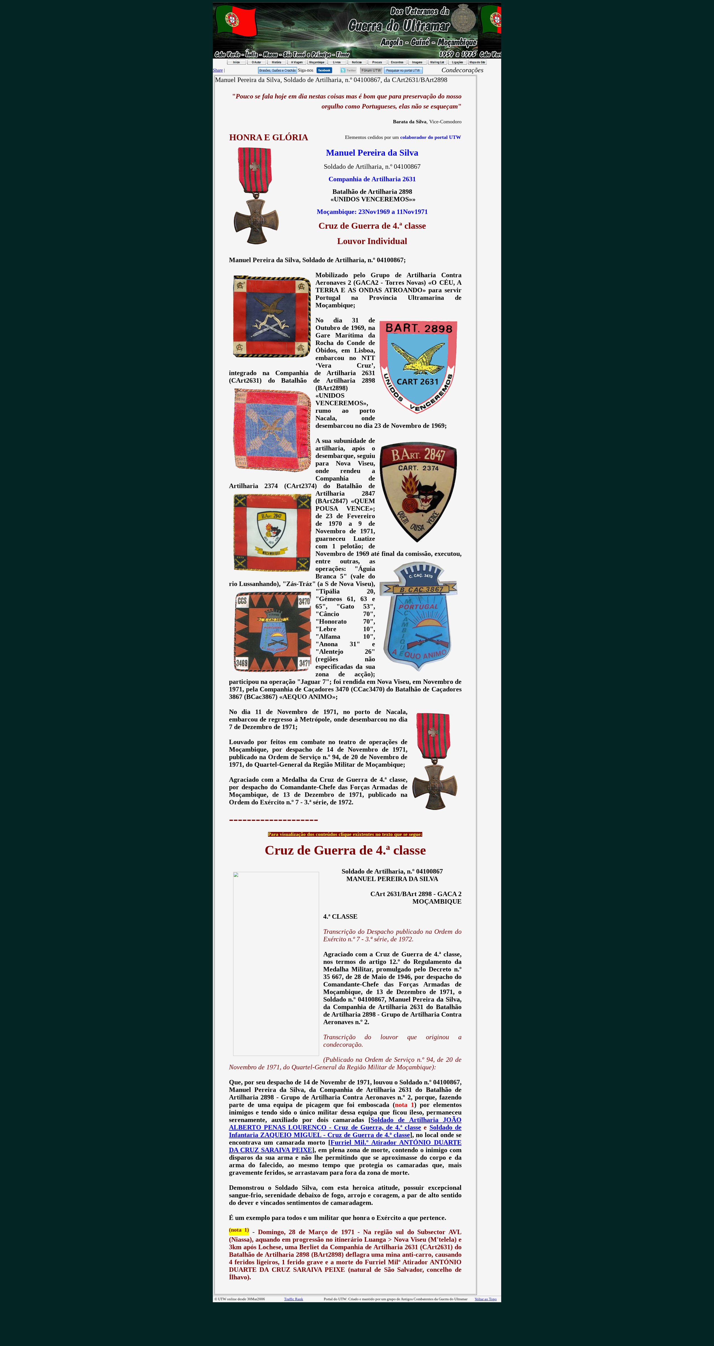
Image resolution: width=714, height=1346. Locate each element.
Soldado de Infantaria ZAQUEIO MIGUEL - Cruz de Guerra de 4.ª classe (345, 1131)
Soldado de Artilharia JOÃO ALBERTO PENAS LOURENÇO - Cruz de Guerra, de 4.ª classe (345, 1123)
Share (218, 70)
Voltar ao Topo (486, 1299)
